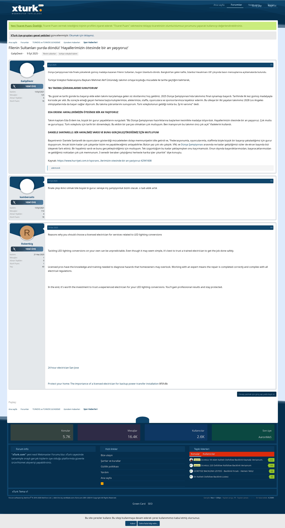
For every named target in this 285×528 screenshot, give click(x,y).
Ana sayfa (106, 478)
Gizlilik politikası (110, 466)
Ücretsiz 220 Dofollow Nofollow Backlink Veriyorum (222, 465)
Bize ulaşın (107, 455)
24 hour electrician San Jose (63, 367)
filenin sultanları (49, 53)
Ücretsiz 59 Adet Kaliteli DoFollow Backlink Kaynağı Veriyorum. (228, 459)
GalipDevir (17, 53)
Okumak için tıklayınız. (81, 35)
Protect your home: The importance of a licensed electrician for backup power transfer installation (103, 383)
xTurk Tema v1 (20, 491)
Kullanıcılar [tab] (209, 454)
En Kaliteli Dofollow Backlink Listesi (211, 476)
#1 (271, 65)
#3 (271, 227)
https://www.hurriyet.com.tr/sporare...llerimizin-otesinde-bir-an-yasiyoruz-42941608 (104, 160)
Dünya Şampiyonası (192, 144)
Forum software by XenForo (30, 498)
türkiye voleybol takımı (68, 53)
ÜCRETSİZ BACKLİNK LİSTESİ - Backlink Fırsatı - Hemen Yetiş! (224, 471)
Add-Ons (57, 498)
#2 (271, 181)
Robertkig (27, 243)
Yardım (105, 472)
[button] (275, 498)
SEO (150, 503)
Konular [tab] (195, 454)
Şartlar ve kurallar (111, 461)
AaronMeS (265, 437)
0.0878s (252, 498)
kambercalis (27, 197)
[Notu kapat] (273, 35)
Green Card (139, 503)
